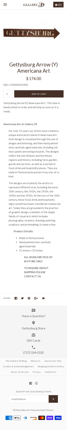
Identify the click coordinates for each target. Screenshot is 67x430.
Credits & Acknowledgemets (18, 366)
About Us (36, 361)
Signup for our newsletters (33, 391)
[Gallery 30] (33, 5)
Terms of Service (20, 372)
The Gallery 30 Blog (16, 361)
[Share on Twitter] (22, 298)
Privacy (37, 372)
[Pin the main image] (29, 298)
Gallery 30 (25, 410)
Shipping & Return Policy (51, 366)
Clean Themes (46, 410)
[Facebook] (30, 383)
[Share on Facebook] (16, 298)
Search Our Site (52, 361)
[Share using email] (43, 298)
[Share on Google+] (36, 298)
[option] (33, 31)
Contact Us (51, 372)
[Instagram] (36, 383)
